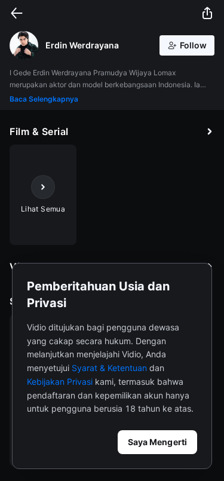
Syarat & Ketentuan (109, 368)
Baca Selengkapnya (44, 98)
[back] (17, 13)
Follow (193, 45)
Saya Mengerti (157, 442)
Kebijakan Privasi (60, 381)
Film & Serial (39, 131)
